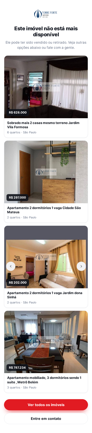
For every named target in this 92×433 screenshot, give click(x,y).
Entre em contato (46, 418)
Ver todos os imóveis (46, 405)
